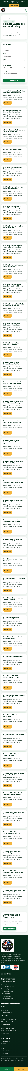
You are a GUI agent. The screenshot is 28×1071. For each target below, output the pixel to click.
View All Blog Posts (9, 928)
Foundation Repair (6, 996)
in (9, 973)
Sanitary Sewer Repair (7, 991)
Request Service (5, 1041)
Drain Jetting (4, 984)
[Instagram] (5, 974)
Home (4, 18)
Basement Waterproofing (8, 982)
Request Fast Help (14, 80)
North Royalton (5, 1024)
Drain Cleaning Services (7, 986)
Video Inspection (6, 994)
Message (5, 71)
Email (4, 59)
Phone (4, 53)
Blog (2, 1048)
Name (4, 48)
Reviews (3, 1046)
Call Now (7, 1069)
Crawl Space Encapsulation (8, 998)
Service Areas (5, 1051)
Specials (3, 1043)
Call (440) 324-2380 (14, 5)
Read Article (7, 103)
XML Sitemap (4, 1053)
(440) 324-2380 (5, 1033)
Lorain (3, 1006)
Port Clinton (4, 1015)
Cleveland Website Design (7, 1064)
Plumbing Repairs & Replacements (11, 989)
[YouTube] (7, 974)
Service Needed (7, 65)
